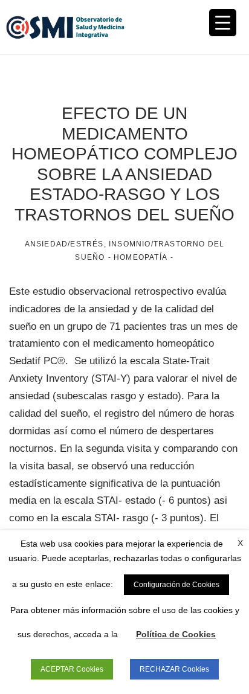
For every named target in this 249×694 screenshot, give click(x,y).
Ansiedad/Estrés (64, 244)
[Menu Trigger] (222, 22)
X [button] (240, 543)
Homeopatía (140, 257)
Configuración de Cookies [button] (176, 584)
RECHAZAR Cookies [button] (174, 669)
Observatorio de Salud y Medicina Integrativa (65, 27)
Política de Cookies (176, 634)
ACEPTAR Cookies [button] (71, 669)
